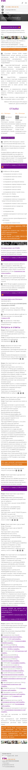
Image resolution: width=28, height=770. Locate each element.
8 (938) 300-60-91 (20, 619)
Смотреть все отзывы (8, 138)
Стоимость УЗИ (5, 318)
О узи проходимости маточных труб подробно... (13, 684)
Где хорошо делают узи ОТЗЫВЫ (10, 248)
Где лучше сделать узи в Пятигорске (11, 299)
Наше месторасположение (10, 761)
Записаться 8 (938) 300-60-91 (10, 27)
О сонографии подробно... (18, 663)
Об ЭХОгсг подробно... (14, 649)
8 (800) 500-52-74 (21, 236)
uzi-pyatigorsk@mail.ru (10, 9)
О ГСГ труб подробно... (15, 639)
